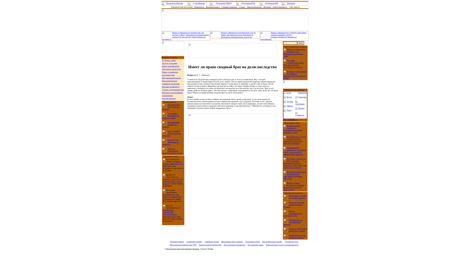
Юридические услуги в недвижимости (282, 245)
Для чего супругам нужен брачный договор (294, 204)
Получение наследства (171, 69)
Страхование (167, 96)
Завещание (302, 93)
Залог (289, 93)
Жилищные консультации (232, 242)
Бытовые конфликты (170, 87)
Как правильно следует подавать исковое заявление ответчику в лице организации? (294, 140)
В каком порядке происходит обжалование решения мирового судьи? (292, 129)
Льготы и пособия (169, 63)
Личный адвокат (177, 242)
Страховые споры (252, 242)
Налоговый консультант (272, 242)
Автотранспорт (168, 75)
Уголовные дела (291, 242)
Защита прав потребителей (210, 245)
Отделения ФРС (272, 3)
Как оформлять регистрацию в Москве (171, 107)
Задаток (290, 101)
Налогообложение (169, 81)
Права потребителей (170, 66)
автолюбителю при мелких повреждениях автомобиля (172, 197)
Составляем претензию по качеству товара (170, 116)
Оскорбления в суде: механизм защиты (297, 236)
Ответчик (302, 97)
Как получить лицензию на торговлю (170, 142)
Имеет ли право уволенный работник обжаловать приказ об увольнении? (293, 186)
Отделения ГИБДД (224, 3)
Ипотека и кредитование (172, 93)
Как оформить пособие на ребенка (170, 124)
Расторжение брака (256, 245)
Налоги (301, 108)
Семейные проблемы (171, 84)
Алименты (299, 115)
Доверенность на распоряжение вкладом (293, 222)
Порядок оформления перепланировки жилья (172, 151)
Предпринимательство (171, 78)
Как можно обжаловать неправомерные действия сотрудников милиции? (294, 175)
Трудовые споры (169, 60)
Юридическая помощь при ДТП (183, 245)
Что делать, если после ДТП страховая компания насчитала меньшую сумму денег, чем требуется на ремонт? (294, 163)
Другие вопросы (169, 99)
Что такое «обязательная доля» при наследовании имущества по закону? (294, 64)
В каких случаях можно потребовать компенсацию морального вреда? (295, 75)
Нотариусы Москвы (174, 3)
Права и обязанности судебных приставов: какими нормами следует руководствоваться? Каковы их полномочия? (283, 36)
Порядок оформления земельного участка (298, 230)
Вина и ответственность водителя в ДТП (293, 213)
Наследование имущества (234, 245)
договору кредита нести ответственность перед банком (173, 181)
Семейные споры (212, 242)
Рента (289, 110)
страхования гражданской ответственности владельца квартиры (171, 213)
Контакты (291, 3)
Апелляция (300, 104)
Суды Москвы (199, 3)
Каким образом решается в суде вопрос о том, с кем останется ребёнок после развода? (294, 151)
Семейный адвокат (194, 242)
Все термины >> (291, 120)
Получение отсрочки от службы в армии (297, 197)
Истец (289, 97)
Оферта (290, 106)
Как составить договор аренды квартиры (171, 133)
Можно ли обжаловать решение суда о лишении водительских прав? (295, 53)
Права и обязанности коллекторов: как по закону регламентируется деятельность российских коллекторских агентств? (238, 35)
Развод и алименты (170, 72)
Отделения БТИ (248, 3)
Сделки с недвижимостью (173, 90)
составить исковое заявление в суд (173, 163)
